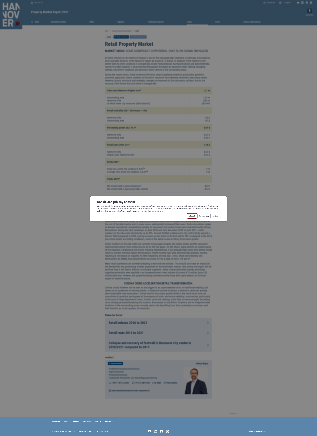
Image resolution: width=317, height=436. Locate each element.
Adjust (215, 216)
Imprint (67, 421)
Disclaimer (87, 421)
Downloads (56, 421)
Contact (76, 421)
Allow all (192, 216)
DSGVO (98, 421)
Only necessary (204, 216)
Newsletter (109, 421)
